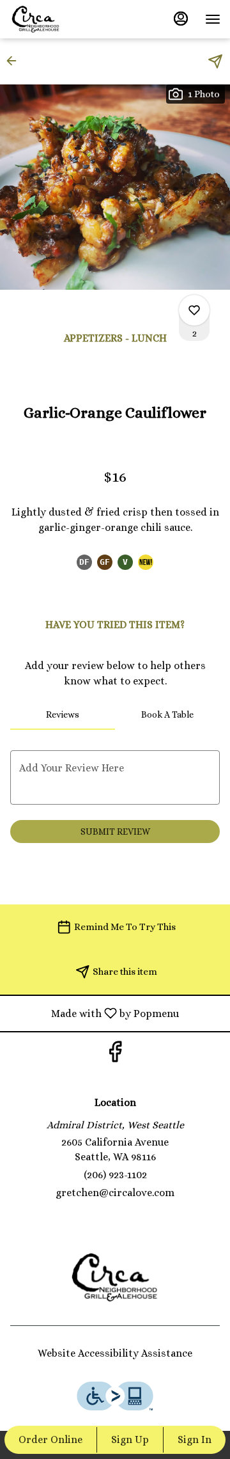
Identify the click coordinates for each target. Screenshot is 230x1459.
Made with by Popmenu (94, 1012)
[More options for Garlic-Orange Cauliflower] (194, 310)
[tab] (62, 714)
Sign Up (130, 1439)
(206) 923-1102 (115, 1175)
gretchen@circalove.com (115, 1193)
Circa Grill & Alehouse (115, 1277)
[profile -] (180, 18)
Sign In (194, 1439)
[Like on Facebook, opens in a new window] (114, 1055)
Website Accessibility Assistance (115, 1353)
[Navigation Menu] (213, 19)
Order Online (50, 1439)
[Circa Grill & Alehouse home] (67, 19)
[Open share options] (215, 61)
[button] (15, 61)
